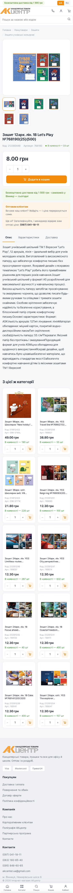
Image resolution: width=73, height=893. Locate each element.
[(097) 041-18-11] (53, 11)
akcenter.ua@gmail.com (16, 870)
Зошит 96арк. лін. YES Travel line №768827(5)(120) (52, 424)
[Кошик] (69, 11)
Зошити (35, 30)
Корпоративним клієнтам (17, 822)
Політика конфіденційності (18, 800)
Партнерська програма (16, 833)
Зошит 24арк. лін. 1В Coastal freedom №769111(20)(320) (51, 629)
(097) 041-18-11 (29, 224)
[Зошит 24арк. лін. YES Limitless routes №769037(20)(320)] (19, 541)
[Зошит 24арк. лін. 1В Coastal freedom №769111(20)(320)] (54, 609)
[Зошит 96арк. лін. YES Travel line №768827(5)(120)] (54, 404)
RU (67, 3)
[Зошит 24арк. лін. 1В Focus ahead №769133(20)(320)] (19, 609)
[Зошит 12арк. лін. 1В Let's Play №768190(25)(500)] (9, 104)
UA (60, 3)
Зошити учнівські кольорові (19, 34)
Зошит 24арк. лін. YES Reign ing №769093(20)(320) (52, 493)
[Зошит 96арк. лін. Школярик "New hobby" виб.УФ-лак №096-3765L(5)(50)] (19, 404)
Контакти (7, 838)
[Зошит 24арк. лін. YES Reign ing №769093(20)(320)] (54, 473)
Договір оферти (11, 795)
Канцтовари (21, 30)
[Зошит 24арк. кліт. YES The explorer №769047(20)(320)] (54, 678)
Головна (6, 30)
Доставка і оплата (13, 784)
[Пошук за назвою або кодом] (69, 20)
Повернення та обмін (15, 789)
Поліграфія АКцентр (14, 827)
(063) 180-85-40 (12, 859)
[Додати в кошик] (30, 448)
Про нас (7, 816)
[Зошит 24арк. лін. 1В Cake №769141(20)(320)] (19, 678)
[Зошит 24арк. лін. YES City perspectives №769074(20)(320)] (54, 541)
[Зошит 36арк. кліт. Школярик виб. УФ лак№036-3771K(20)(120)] (19, 473)
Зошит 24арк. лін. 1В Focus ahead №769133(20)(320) (16, 629)
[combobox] (32, 20)
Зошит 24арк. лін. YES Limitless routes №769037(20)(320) (17, 561)
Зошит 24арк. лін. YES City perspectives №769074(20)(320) (52, 561)
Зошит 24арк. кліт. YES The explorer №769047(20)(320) (52, 698)
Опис (8, 237)
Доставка (52, 237)
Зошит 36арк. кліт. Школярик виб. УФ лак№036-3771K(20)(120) (19, 493)
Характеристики (28, 237)
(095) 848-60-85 (12, 865)
